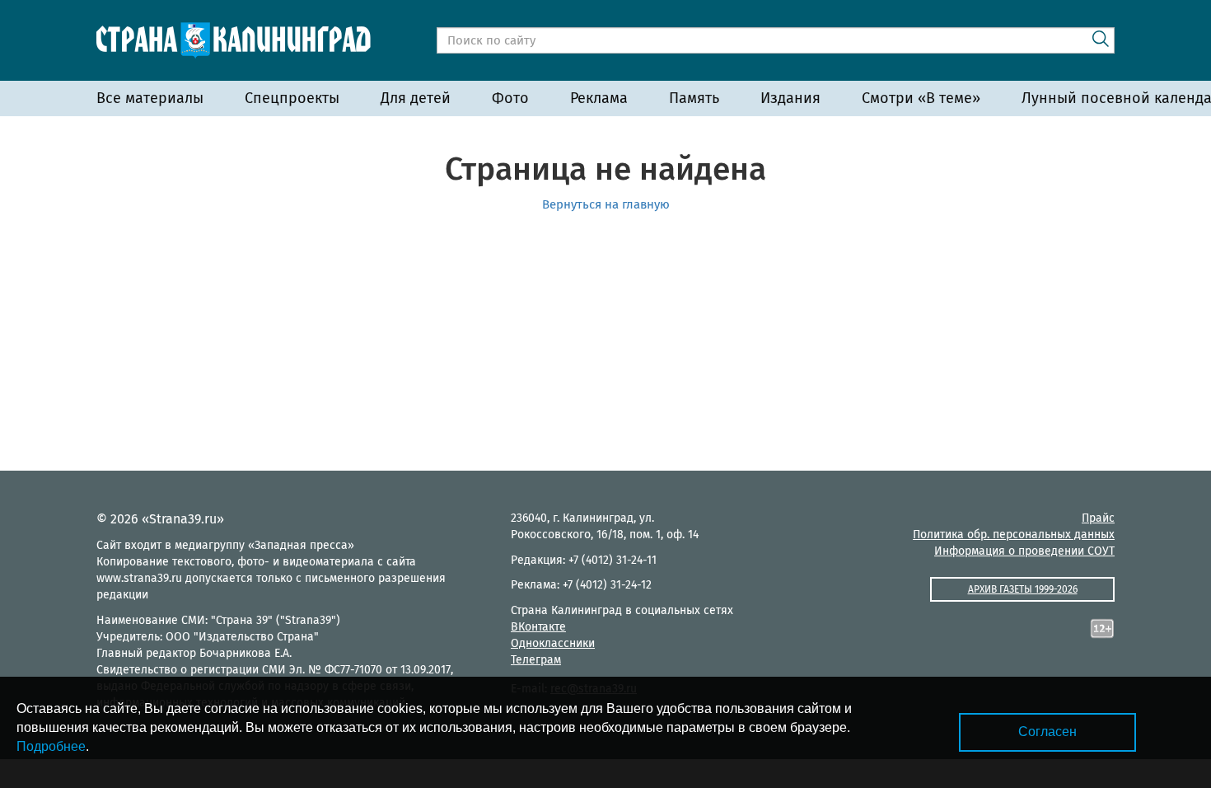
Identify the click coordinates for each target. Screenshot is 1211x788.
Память (694, 98)
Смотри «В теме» (921, 98)
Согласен (1047, 732)
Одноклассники (553, 643)
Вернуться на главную (606, 204)
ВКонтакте (538, 627)
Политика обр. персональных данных (1014, 535)
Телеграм (536, 660)
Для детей (416, 98)
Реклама (599, 98)
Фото (510, 98)
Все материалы (149, 98)
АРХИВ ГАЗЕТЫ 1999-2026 (1023, 589)
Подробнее (51, 746)
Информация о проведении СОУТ (1024, 551)
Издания (790, 98)
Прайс (1098, 518)
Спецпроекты (292, 98)
